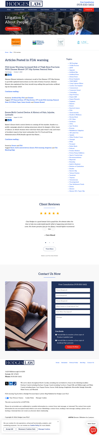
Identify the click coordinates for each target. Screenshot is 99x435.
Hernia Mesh (73, 117)
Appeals (72, 70)
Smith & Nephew (74, 164)
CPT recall (38, 100)
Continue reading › (12, 92)
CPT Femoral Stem (16, 100)
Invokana (72, 121)
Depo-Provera (74, 94)
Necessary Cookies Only (26, 429)
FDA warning (48, 100)
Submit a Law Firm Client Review (49, 255)
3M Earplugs (73, 63)
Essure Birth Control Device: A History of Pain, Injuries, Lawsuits (30, 113)
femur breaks (26, 102)
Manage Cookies (41, 398)
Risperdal (72, 159)
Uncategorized (74, 182)
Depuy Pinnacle (74, 99)
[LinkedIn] (10, 384)
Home (9, 9)
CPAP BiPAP (73, 81)
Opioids (71, 135)
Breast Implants (74, 79)
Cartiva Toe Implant (76, 86)
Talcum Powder (74, 173)
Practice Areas (32, 9)
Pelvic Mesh (73, 146)
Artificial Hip (16, 98)
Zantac (71, 186)
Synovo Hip (73, 171)
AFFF (71, 68)
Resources (63, 9)
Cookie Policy (29, 398)
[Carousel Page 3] (53, 243)
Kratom (71, 128)
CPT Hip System (29, 100)
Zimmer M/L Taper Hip (77, 191)
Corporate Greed (75, 90)
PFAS (71, 142)
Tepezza (72, 177)
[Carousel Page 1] (46, 243)
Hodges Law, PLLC (23, 417)
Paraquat (72, 144)
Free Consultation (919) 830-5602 (73, 284)
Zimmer (30, 98)
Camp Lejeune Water (76, 83)
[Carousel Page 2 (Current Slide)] (49, 243)
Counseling (72, 92)
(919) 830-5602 (85, 4)
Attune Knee (73, 77)
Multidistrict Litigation (76, 130)
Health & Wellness (75, 115)
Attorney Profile (19, 9)
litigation (48, 148)
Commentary (73, 88)
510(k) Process (74, 65)
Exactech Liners (74, 108)
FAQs (54, 9)
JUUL (71, 124)
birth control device (22, 148)
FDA (23, 98)
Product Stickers (74, 151)
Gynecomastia (74, 112)
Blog (80, 9)
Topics (69, 59)
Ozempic (72, 139)
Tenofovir (72, 175)
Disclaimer (64, 362)
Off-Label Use (73, 133)
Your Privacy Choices (16, 398)
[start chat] (93, 430)
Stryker (71, 168)
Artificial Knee (74, 74)
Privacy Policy (73, 362)
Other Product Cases (76, 137)
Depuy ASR (73, 97)
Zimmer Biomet (39, 102)
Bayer (12, 148)
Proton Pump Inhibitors (76, 153)
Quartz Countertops (75, 155)
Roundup (72, 162)
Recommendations (75, 157)
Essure (14, 145)
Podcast (72, 9)
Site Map (82, 362)
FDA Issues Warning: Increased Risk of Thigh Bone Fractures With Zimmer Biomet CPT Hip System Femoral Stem (32, 68)
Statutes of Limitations (76, 166)
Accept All (9, 429)
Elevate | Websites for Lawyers (81, 417)
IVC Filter (72, 119)
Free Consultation (87, 2)
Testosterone (73, 180)
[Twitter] (7, 384)
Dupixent (72, 101)
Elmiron (71, 104)
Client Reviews (45, 9)
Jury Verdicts (73, 126)
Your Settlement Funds (76, 184)
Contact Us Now (13, 29)
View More (49, 249)
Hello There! (91, 423)
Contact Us (88, 9)
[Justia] (14, 384)
